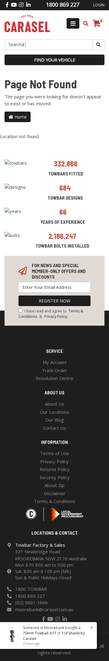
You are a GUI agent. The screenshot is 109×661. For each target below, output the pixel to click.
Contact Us (54, 428)
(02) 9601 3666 (31, 602)
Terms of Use (54, 453)
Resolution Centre (54, 378)
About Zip (54, 485)
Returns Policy (55, 469)
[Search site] (98, 44)
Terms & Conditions (54, 501)
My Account (55, 362)
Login (98, 5)
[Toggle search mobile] (84, 23)
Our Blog (54, 420)
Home (20, 117)
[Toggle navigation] (73, 23)
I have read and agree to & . (50, 313)
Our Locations (54, 412)
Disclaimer (54, 493)
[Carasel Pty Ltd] (27, 23)
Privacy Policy (55, 316)
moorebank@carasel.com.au (44, 609)
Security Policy (55, 477)
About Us (54, 404)
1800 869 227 (30, 596)
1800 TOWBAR (31, 589)
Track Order (54, 370)
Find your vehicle (54, 60)
